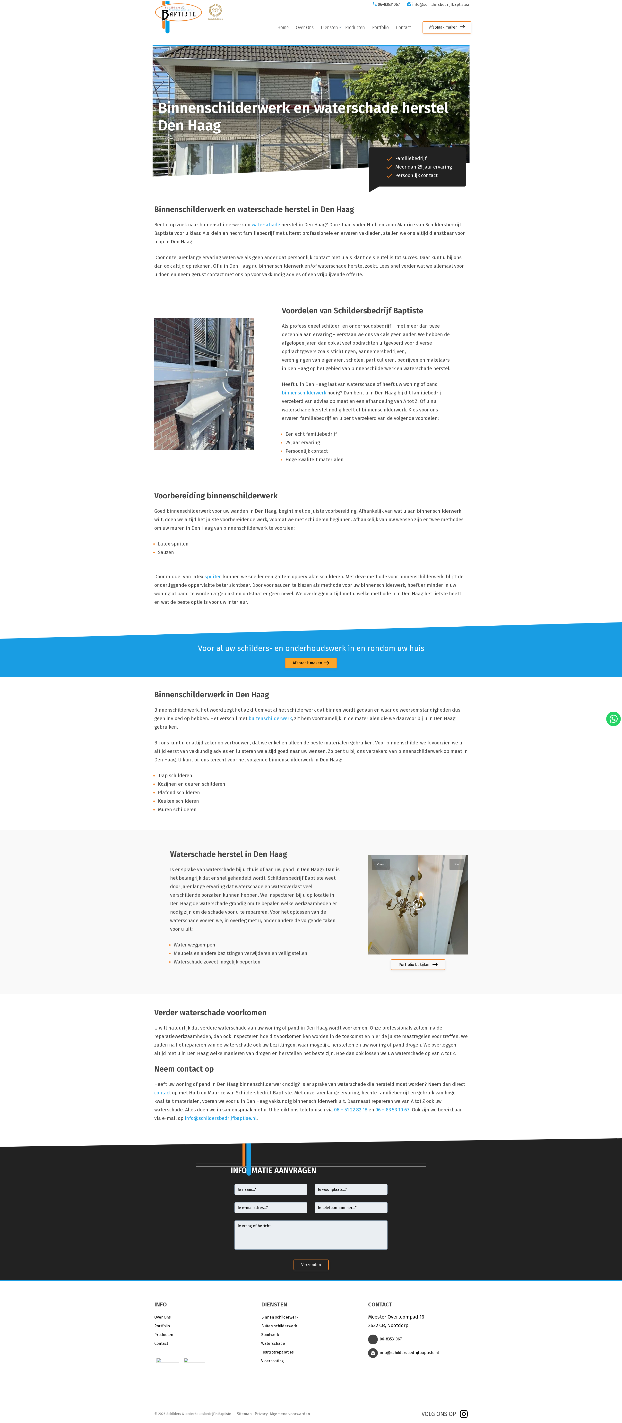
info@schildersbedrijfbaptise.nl (221, 1118)
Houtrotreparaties (277, 1352)
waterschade (266, 225)
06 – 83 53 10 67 (392, 1110)
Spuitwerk (270, 1334)
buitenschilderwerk (270, 718)
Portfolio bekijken (414, 964)
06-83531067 (389, 4)
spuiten (213, 576)
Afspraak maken (443, 27)
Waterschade (273, 1343)
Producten (163, 1334)
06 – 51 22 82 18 (350, 1110)
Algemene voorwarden (290, 1414)
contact (162, 1093)
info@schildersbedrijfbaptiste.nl (441, 4)
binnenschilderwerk (304, 393)
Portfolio (162, 1326)
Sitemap (244, 1414)
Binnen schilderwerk (279, 1317)
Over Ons (162, 1317)
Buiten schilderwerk (279, 1326)
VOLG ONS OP (439, 1414)
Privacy (261, 1414)
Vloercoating (272, 1361)
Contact (161, 1343)
